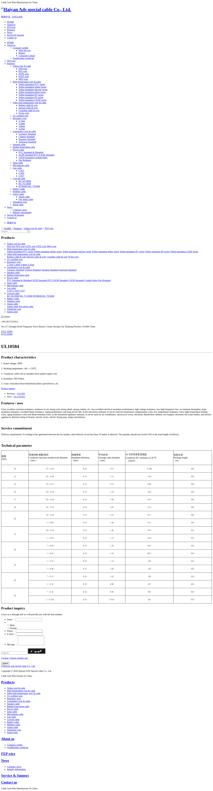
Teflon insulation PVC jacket (32, 84)
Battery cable (19, 189)
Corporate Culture (27, 55)
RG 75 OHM (25, 183)
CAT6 (21, 173)
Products (11, 30)
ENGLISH (17, 17)
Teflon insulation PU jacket (31, 95)
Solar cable (18, 163)
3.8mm (22, 126)
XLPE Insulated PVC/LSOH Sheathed (36, 155)
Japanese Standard (27, 139)
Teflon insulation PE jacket (31, 97)
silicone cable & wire (28, 108)
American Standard (27, 142)
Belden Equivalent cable (24, 147)
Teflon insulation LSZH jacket (32, 100)
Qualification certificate (23, 58)
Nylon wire (24, 113)
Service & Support (15, 35)
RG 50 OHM (25, 181)
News (9, 32)
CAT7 (21, 176)
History (22, 53)
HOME (10, 22)
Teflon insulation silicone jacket (33, 89)
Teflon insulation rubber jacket (32, 87)
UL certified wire (20, 116)
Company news (20, 210)
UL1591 (21, 393)
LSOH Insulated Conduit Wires (33, 157)
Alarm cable (18, 194)
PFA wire (23, 71)
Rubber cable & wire (28, 105)
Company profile (20, 48)
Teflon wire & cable (22, 66)
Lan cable (17, 168)
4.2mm (22, 129)
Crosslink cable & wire (29, 110)
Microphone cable (21, 165)
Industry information (22, 212)
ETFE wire (24, 74)
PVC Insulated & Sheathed (31, 152)
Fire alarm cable (26, 199)
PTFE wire (24, 76)
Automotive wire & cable (24, 131)
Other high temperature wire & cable (29, 102)
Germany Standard (27, 134)
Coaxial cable (19, 178)
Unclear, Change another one (14, 658)
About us (11, 24)
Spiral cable (18, 204)
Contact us (12, 37)
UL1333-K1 (19, 396)
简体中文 (5, 17)
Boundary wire (20, 118)
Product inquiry (8, 388)
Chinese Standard (27, 136)
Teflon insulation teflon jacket (32, 92)
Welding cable (19, 191)
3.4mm (22, 123)
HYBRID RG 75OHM (29, 186)
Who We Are (25, 50)
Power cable (18, 150)
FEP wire (11, 27)
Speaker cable (19, 144)
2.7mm (22, 121)
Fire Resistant (25, 160)
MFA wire (23, 79)
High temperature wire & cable (27, 82)
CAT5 (21, 170)
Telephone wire (20, 202)
